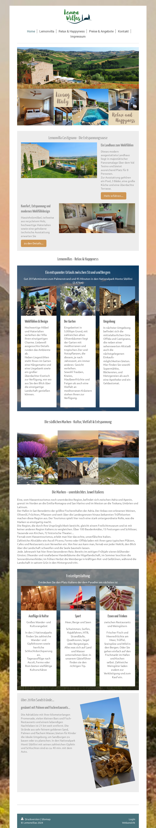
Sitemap (46, 819)
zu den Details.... (33, 243)
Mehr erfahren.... (113, 195)
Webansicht (128, 822)
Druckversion (32, 819)
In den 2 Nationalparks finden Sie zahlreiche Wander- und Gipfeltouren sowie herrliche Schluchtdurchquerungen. (38, 643)
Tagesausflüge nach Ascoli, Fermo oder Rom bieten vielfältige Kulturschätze (38, 664)
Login (132, 819)
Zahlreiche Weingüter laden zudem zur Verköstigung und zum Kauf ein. (117, 669)
